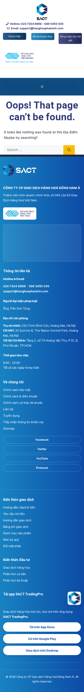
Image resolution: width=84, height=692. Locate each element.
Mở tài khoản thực (43, 36)
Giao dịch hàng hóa (16, 567)
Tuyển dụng (11, 415)
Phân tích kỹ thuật (15, 580)
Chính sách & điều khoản (20, 396)
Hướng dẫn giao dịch (17, 520)
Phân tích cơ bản (14, 574)
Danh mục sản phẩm (17, 533)
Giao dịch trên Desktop (42, 650)
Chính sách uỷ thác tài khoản (23, 403)
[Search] (69, 150)
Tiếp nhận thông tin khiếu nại (23, 422)
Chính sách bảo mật (16, 390)
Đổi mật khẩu (12, 546)
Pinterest (42, 467)
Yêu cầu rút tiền (14, 514)
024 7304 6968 (14, 286)
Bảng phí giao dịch (16, 527)
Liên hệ (8, 409)
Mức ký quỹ (11, 539)
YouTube (42, 458)
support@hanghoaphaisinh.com (25, 291)
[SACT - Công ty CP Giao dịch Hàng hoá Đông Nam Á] (74, 598)
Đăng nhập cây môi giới (70, 38)
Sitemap (8, 428)
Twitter (42, 449)
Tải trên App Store (42, 627)
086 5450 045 (39, 286)
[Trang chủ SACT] (19, 172)
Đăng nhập (15, 36)
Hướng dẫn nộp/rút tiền (19, 507)
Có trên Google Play (42, 639)
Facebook (42, 439)
